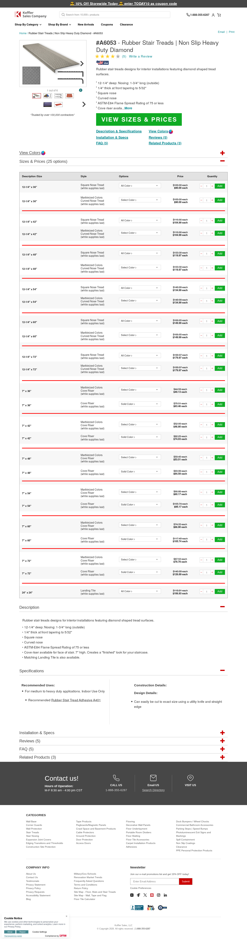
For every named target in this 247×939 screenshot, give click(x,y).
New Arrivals (86, 24)
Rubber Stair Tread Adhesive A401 (76, 700)
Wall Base (31, 821)
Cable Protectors (85, 832)
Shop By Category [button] (26, 24)
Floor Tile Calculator (84, 899)
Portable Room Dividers (138, 832)
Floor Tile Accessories (137, 839)
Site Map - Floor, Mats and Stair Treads (95, 892)
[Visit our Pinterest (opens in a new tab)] (152, 895)
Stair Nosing (32, 836)
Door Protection (84, 839)
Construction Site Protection (41, 846)
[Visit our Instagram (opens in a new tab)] (158, 895)
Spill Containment (185, 839)
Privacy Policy (33, 888)
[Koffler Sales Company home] (32, 14)
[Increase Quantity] (212, 186)
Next (82, 63)
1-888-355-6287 (142, 928)
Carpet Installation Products (140, 843)
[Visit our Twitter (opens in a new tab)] (145, 895)
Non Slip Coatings (185, 843)
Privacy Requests (35, 892)
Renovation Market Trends (88, 877)
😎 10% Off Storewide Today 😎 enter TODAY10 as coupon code (123, 3)
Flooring (130, 821)
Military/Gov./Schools (85, 873)
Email (221, 32)
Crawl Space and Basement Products (96, 828)
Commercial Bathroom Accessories (194, 825)
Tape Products (83, 821)
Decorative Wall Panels (138, 825)
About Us (31, 873)
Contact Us (32, 877)
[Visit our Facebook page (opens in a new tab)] (138, 895)
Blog (28, 899)
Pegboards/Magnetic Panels (91, 825)
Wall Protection (34, 828)
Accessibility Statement (38, 895)
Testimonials (32, 881)
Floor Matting (133, 836)
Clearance (126, 24)
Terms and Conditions (85, 884)
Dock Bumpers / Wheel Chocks (192, 821)
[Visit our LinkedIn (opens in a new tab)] (165, 895)
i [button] (80, 90)
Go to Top (240, 932)
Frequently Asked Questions (89, 881)
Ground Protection (86, 836)
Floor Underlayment (136, 828)
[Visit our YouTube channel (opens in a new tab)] (132, 895)
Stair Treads (32, 832)
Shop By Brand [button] (58, 24)
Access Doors (83, 843)
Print (231, 32)
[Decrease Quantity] (201, 186)
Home (23, 33)
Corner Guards (34, 825)
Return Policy (81, 888)
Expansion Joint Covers (38, 839)
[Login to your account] (213, 15)
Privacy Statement (35, 884)
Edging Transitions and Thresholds (44, 843)
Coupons (107, 24)
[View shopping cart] (219, 15)
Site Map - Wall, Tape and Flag (90, 895)
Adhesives (131, 846)
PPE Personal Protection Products (194, 850)
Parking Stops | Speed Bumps (192, 828)
